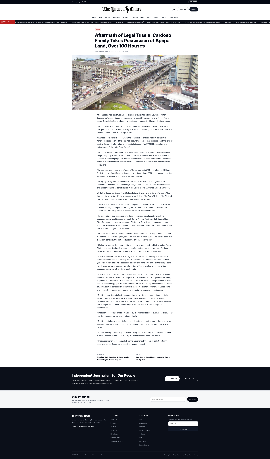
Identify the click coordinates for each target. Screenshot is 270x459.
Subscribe (192, 399)
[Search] (174, 9)
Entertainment (173, 17)
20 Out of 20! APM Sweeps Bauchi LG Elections (216, 22)
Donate (193, 9)
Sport (142, 17)
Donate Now (172, 378)
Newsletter (183, 9)
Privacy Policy (115, 438)
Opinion (125, 17)
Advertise (114, 430)
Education (134, 17)
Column (142, 434)
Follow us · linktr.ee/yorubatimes (83, 426)
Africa (141, 419)
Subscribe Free (189, 379)
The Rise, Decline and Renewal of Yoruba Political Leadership (67, 22)
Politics (108, 17)
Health (149, 17)
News (101, 17)
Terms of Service (117, 441)
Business (116, 17)
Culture (163, 17)
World (156, 17)
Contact (113, 427)
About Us (114, 419)
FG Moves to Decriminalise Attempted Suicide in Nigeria (178, 22)
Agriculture (143, 423)
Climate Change (144, 430)
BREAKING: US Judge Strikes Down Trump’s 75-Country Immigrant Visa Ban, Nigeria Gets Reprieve (124, 22)
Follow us (193, 2)
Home (94, 17)
